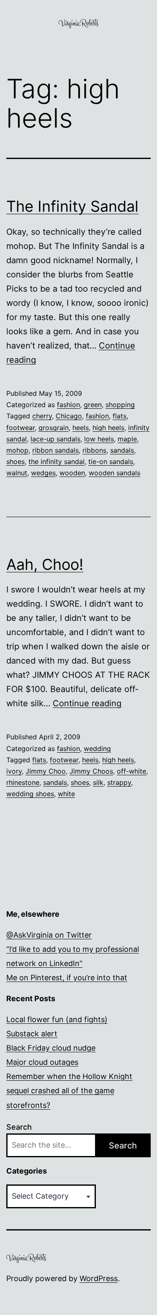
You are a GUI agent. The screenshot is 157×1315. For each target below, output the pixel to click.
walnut (16, 473)
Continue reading (87, 703)
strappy (119, 782)
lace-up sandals (55, 439)
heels (80, 427)
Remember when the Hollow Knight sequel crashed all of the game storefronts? (69, 1090)
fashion (68, 404)
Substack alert (31, 1033)
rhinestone (22, 782)
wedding (97, 748)
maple (127, 439)
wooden (72, 473)
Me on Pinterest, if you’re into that (66, 977)
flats (119, 416)
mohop (17, 450)
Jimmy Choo (46, 771)
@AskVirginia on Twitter (49, 934)
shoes (15, 461)
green (93, 404)
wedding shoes (30, 794)
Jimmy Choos (91, 771)
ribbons (94, 450)
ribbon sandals (55, 450)
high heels (108, 427)
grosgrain (54, 427)
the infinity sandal (56, 461)
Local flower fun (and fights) (57, 1019)
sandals (122, 450)
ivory (14, 771)
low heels (99, 439)
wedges (43, 473)
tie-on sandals (110, 461)
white (66, 794)
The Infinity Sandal (72, 206)
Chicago (69, 416)
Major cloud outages (42, 1062)
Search (19, 1127)
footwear (20, 427)
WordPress (99, 1278)
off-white (131, 771)
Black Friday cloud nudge (50, 1047)
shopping (120, 404)
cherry (42, 416)
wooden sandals (114, 473)
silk (98, 782)
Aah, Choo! (44, 564)
